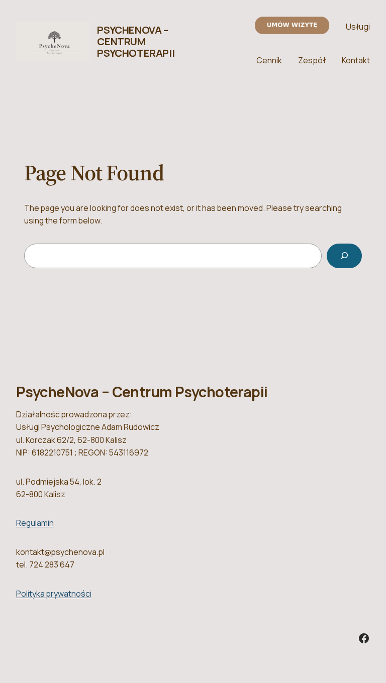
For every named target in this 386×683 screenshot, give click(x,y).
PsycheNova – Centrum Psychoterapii (135, 41)
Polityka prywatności (53, 593)
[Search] (344, 256)
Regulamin (35, 522)
